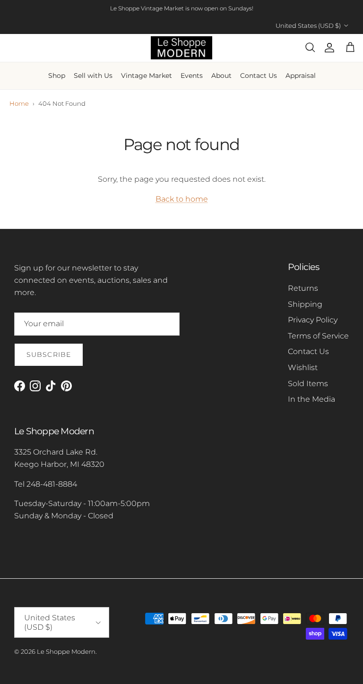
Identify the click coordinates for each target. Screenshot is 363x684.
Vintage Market (146, 75)
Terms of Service (318, 335)
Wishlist (303, 367)
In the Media (311, 399)
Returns (303, 288)
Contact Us (258, 75)
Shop (56, 75)
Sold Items (308, 383)
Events (192, 75)
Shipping (305, 304)
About (221, 75)
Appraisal (300, 75)
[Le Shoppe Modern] (181, 47)
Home (19, 103)
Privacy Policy (312, 319)
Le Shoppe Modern (66, 651)
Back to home (182, 198)
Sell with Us (93, 75)
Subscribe (48, 354)
